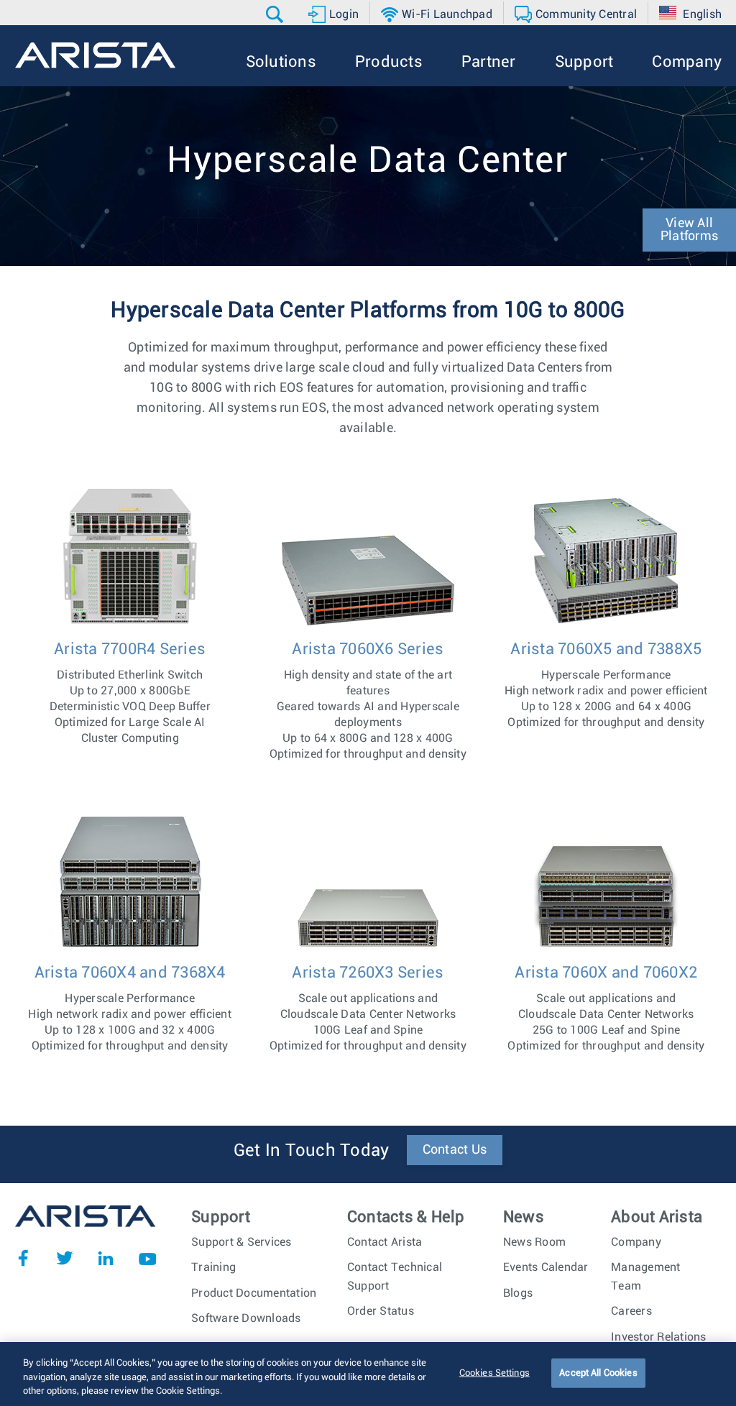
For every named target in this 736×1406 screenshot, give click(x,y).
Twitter (64, 1258)
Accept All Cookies (598, 1372)
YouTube (147, 1258)
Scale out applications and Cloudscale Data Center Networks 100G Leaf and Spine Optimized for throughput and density (368, 1008)
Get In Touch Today (312, 1150)
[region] (368, 1374)
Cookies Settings (494, 1372)
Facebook (23, 1258)
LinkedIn (105, 1258)
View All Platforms (689, 230)
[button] (276, 14)
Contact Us (455, 1150)
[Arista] (95, 55)
